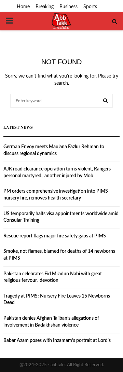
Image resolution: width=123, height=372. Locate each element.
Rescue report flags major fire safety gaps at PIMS (54, 236)
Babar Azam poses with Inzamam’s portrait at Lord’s (57, 340)
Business (68, 6)
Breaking (45, 6)
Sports (90, 6)
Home (23, 6)
